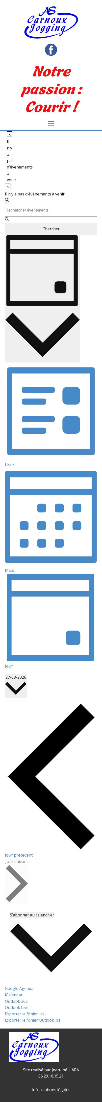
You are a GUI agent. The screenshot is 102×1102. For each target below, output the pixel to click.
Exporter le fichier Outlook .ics (32, 1020)
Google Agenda (19, 988)
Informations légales (51, 1089)
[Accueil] (51, 22)
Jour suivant (16, 861)
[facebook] (51, 50)
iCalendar (14, 995)
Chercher (51, 229)
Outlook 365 (16, 1001)
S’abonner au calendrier (32, 915)
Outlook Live (16, 1007)
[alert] (9, 157)
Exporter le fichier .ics (24, 1014)
